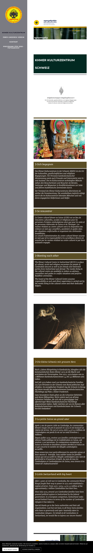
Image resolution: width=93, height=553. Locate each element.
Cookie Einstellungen (31, 549)
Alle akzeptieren (10, 549)
